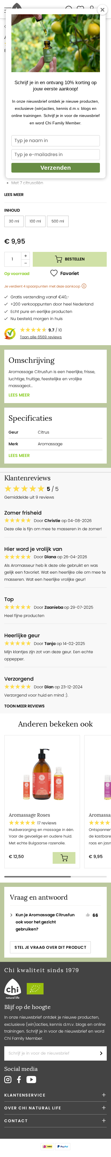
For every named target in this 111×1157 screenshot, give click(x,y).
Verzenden (55, 167)
